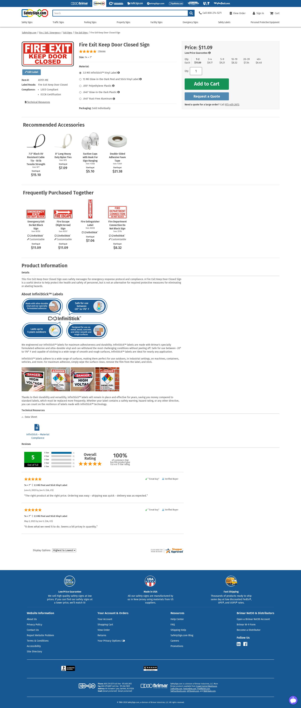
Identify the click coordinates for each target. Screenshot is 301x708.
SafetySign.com (29, 32)
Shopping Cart (105, 624)
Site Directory (34, 651)
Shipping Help (178, 630)
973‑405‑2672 (232, 104)
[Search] (191, 13)
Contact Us (33, 630)
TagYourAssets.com (178, 691)
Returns (102, 635)
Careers (175, 640)
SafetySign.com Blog (182, 635)
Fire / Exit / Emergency (50, 32)
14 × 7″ (88, 57)
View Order (104, 630)
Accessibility (34, 646)
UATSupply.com (193, 691)
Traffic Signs (58, 22)
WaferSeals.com (209, 691)
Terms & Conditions (38, 640)
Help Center (177, 619)
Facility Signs (156, 22)
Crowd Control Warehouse (206, 686)
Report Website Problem (40, 635)
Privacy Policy (34, 624)
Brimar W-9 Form (246, 624)
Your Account (105, 619)
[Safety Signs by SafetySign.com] (35, 17)
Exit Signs (67, 32)
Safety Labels (224, 22)
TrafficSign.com (176, 689)
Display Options (42, 550)
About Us (32, 619)
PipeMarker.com (203, 689)
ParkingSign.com (189, 689)
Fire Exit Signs (81, 32)
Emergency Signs (190, 22)
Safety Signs (27, 22)
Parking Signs (90, 22)
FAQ (173, 624)
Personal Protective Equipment (265, 22)
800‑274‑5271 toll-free (112, 684)
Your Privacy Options (109, 640)
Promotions (177, 646)
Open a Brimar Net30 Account (253, 619)
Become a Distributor (248, 630)
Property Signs (123, 22)
